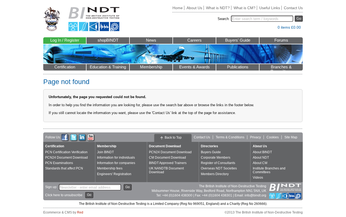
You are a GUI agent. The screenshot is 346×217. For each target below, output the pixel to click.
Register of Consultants (218, 163)
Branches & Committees (281, 68)
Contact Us (293, 8)
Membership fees (109, 168)
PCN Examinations (59, 163)
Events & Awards (194, 67)
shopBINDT (108, 40)
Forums (281, 40)
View (270, 28)
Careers (194, 40)
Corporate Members (215, 157)
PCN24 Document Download (66, 157)
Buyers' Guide (237, 40)
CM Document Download (167, 157)
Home (177, 8)
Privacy (255, 137)
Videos (258, 177)
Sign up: (51, 187)
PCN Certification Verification (66, 152)
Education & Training (108, 67)
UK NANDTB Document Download (166, 170)
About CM (260, 163)
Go (299, 18)
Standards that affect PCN (64, 168)
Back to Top (173, 137)
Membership (151, 67)
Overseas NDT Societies (219, 168)
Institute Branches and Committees (269, 170)
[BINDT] (81, 19)
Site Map (290, 137)
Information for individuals (116, 157)
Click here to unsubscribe (63, 195)
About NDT (261, 157)
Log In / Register (64, 40)
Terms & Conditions (230, 137)
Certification (64, 67)
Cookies (273, 137)
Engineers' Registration (114, 174)
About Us (194, 8)
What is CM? (244, 8)
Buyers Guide (211, 152)
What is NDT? (218, 8)
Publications (237, 67)
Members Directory (215, 174)
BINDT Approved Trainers (168, 163)
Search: (224, 19)
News (151, 40)
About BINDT (262, 152)
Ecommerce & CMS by (63, 212)
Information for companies (116, 163)
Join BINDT (105, 152)
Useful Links (269, 8)
